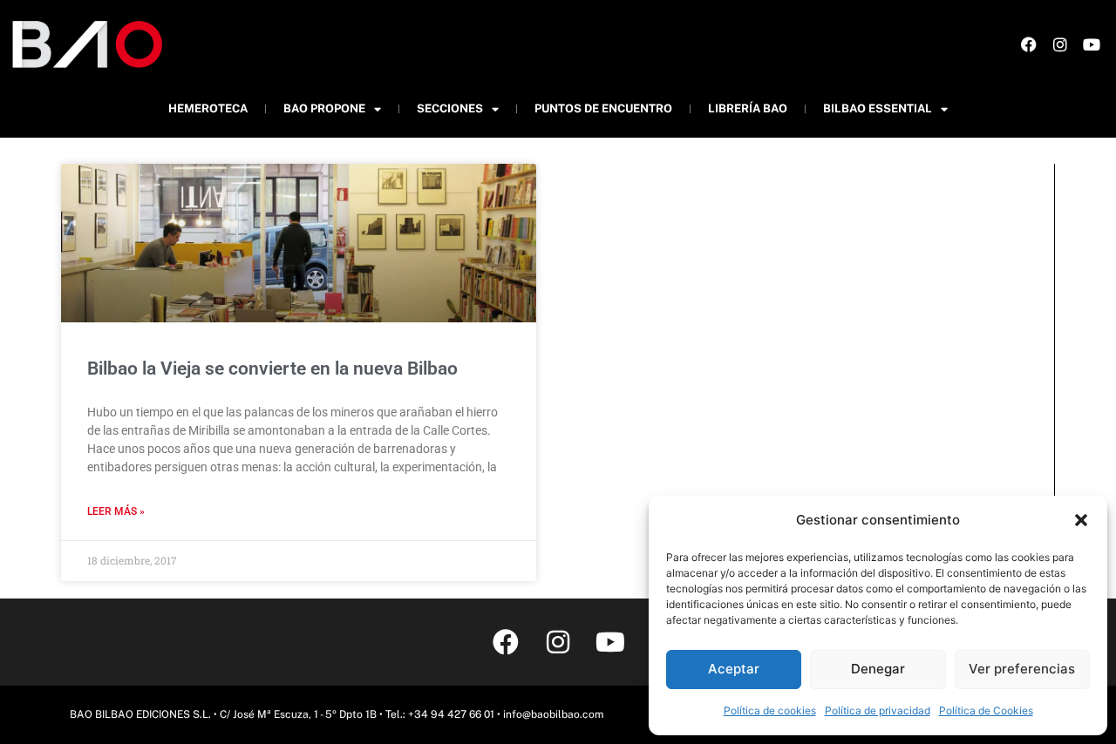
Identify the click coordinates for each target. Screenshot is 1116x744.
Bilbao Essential (877, 108)
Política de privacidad (877, 710)
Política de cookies (770, 710)
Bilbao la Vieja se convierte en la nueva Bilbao (272, 368)
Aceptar (733, 668)
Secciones (450, 108)
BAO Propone (324, 108)
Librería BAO (747, 108)
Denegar (878, 668)
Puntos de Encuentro (603, 108)
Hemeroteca (208, 108)
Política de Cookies (986, 710)
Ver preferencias (1022, 668)
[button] (1081, 520)
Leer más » (116, 511)
